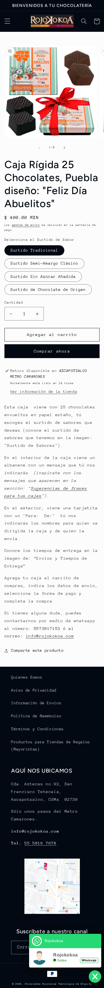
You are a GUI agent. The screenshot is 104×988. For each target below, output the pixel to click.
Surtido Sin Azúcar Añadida (43, 276)
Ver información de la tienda (43, 391)
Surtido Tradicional (34, 250)
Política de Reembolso (36, 716)
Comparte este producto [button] (37, 650)
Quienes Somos (26, 677)
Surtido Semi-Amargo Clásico (44, 263)
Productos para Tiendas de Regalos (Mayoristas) (50, 745)
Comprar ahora (52, 351)
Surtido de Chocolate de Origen (48, 289)
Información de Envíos (36, 703)
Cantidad (13, 302)
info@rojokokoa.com (50, 636)
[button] (7, 21)
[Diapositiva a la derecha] (65, 148)
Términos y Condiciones (37, 729)
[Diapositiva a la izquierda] (39, 148)
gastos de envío (26, 225)
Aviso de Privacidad (34, 690)
